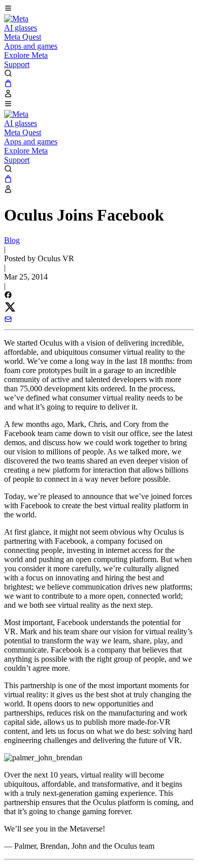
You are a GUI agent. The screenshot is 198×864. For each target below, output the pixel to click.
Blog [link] (12, 240)
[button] (99, 9)
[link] (16, 18)
